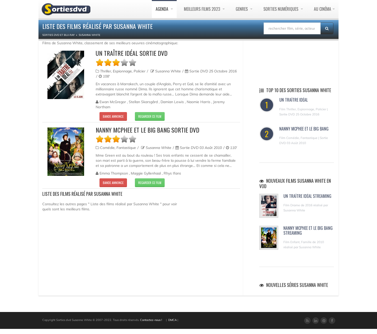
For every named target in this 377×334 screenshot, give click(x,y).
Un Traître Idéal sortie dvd (131, 53)
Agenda (162, 9)
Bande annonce (113, 116)
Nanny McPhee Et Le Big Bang (304, 129)
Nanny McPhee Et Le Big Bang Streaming (308, 230)
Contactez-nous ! (151, 320)
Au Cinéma (322, 9)
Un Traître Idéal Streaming (307, 196)
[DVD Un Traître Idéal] (65, 75)
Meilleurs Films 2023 (202, 9)
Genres (242, 9)
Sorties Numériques (281, 9)
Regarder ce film (149, 116)
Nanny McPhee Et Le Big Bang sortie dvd (147, 129)
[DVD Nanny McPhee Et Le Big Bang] (65, 151)
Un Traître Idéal (293, 100)
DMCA (172, 320)
